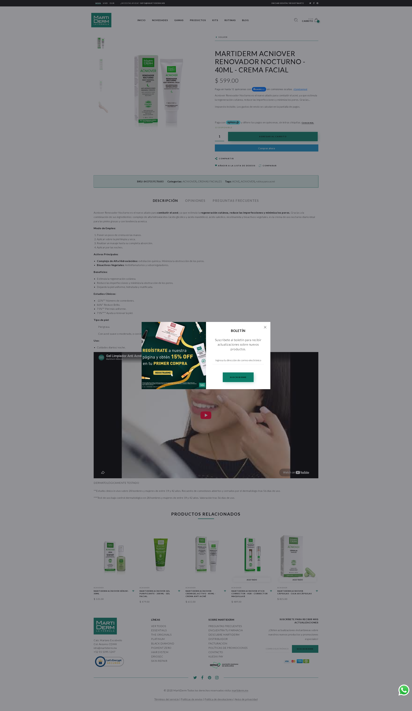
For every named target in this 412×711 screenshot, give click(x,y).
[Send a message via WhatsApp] (404, 690)
